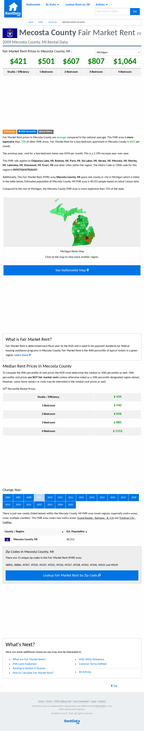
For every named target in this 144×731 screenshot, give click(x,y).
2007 (18, 497)
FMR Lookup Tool (62, 701)
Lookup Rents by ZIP (78, 4)
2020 (18, 504)
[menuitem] (33, 4)
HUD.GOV (100, 706)
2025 (70, 504)
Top (115, 686)
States (41, 22)
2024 (60, 504)
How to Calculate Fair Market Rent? (33, 673)
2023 (49, 504)
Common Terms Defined (92, 664)
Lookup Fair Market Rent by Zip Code (70, 575)
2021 (28, 504)
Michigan (52, 22)
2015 (102, 497)
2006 (7, 497)
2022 (39, 504)
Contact (102, 701)
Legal (93, 701)
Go (135, 11)
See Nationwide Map (71, 270)
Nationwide (33, 4)
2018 (133, 497)
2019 (7, 504)
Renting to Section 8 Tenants (29, 668)
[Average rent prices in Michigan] (9, 539)
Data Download (81, 701)
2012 (70, 497)
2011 (60, 497)
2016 (112, 497)
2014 (91, 497)
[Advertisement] (72, 103)
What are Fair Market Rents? (29, 659)
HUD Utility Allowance (91, 659)
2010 (49, 497)
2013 (81, 497)
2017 (123, 497)
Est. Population (76, 531)
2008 (28, 497)
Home (30, 22)
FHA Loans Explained (24, 664)
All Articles (85, 672)
